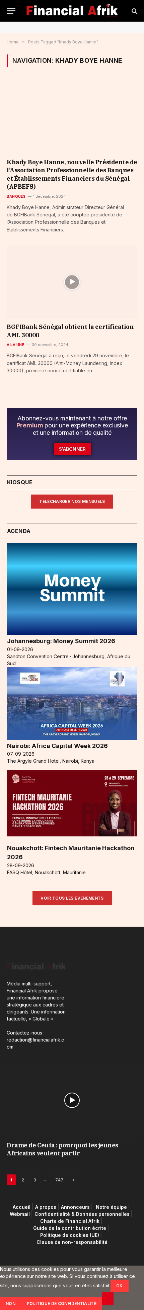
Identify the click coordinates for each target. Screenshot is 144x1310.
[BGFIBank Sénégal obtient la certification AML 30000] (72, 282)
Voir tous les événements (72, 898)
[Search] (133, 10)
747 (59, 1179)
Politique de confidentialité (61, 1303)
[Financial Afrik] (72, 11)
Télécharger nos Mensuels (72, 501)
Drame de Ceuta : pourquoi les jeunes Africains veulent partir (62, 1149)
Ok (119, 1285)
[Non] (108, 1298)
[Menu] (11, 10)
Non (10, 1303)
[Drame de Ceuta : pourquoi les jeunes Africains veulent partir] (72, 1100)
